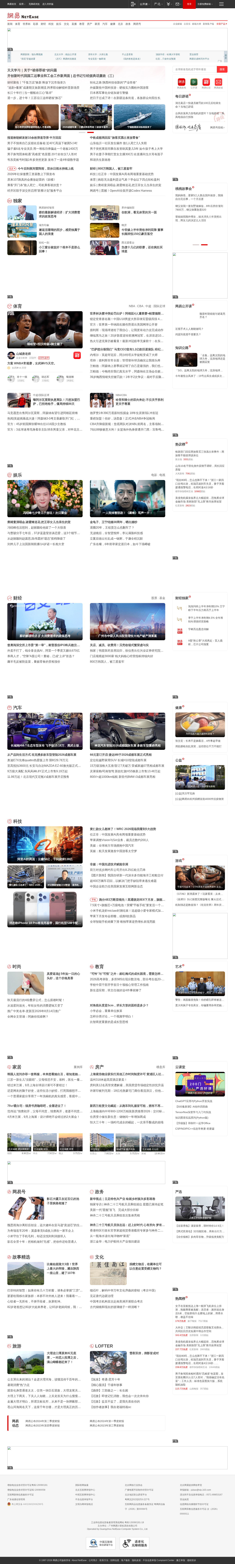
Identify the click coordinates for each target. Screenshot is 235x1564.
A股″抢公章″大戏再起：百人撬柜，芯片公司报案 (205, 642)
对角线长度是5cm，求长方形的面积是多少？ (119, 1005)
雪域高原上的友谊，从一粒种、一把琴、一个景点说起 (125, 97)
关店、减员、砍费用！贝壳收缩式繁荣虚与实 (119, 645)
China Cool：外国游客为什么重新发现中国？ (119, 87)
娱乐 (58, 23)
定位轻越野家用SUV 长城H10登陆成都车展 (118, 760)
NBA (132, 306)
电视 (162, 475)
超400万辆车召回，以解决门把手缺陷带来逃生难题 (123, 880)
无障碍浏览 (34, 4)
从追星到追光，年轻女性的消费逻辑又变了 (35, 1005)
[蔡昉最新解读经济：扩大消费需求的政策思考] (22, 212)
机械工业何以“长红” (20, 87)
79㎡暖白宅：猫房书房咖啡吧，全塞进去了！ (36, 1105)
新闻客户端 (208, 24)
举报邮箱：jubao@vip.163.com (195, 1490)
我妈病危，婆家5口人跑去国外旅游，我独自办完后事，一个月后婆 (199, 197)
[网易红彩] (77, 355)
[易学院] (188, 127)
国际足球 (159, 306)
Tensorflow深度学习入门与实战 (193, 1112)
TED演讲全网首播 (29, 59)
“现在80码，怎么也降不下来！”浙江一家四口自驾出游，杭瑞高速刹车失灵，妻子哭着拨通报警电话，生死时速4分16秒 (199, 484)
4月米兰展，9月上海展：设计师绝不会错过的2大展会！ (43, 1116)
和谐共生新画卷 (100, 159)
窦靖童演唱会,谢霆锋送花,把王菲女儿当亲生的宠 (38, 522)
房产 (89, 23)
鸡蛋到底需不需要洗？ (188, 334)
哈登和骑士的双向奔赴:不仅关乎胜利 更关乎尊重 (140, 401)
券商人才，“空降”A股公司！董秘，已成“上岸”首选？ (41, 656)
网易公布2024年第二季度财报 (43, 1421)
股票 (154, 598)
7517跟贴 (203, 1321)
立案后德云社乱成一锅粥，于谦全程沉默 (116, 538)
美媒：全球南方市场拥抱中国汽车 (112, 845)
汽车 (105, 23)
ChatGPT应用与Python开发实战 (193, 1101)
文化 (66, 23)
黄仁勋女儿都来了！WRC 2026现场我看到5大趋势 (123, 829)
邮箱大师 (196, 24)
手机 (94, 899)
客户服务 (125, 1560)
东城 (143, 1153)
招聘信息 (114, 1560)
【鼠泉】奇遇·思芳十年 (105, 1379)
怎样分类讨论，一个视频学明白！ (112, 1016)
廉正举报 (180, 1560)
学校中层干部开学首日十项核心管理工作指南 (119, 984)
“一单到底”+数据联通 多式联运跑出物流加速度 (37, 82)
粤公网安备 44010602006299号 (27, 1504)
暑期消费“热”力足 (18, 1385)
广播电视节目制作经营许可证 (139, 1490)
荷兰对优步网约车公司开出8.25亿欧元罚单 (118, 869)
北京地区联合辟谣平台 (136, 1494)
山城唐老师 (23, 353)
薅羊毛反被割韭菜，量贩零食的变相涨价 (33, 661)
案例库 (78, 1067)
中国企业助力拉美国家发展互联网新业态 (116, 886)
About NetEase (79, 1560)
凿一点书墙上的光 (63, 54)
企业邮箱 (177, 24)
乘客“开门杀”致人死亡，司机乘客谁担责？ (34, 185)
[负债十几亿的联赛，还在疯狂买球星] (104, 247)
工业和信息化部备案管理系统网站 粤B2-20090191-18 (117, 1522)
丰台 (35, 1153)
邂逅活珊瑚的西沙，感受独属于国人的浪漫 (59, 231)
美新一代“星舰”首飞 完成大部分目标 (114, 1209)
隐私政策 (136, 1560)
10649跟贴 (214, 1367)
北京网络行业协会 (133, 1485)
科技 (51, 23)
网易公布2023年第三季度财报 (107, 1425)
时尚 (16, 966)
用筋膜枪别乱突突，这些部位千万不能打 (198, 746)
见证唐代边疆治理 (101, 1296)
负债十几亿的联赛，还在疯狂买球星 (142, 249)
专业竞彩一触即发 (198, 59)
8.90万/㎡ (26, 1153)
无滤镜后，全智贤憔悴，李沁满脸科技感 (116, 533)
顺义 (61, 1153)
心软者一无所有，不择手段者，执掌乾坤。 (35, 1301)
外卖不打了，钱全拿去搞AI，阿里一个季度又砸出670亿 (43, 650)
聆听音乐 (92, 54)
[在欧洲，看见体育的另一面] (104, 212)
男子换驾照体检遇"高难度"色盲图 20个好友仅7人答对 (42, 154)
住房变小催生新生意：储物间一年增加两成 (118, 1116)
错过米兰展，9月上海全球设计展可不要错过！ (37, 1085)
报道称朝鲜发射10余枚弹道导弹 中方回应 (34, 137)
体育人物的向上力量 (166, 59)
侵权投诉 (191, 1560)
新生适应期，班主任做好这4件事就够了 (116, 990)
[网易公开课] (144, 4)
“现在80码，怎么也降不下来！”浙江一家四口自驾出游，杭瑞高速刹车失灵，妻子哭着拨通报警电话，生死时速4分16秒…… (199, 1359)
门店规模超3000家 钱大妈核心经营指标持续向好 (121, 656)
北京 (120, 23)
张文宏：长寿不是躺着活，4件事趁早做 (197, 740)
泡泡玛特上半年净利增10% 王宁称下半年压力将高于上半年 (206, 608)
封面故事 (58, 59)
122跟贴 (204, 1335)
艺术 (178, 966)
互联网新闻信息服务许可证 (20, 1494)
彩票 (35, 23)
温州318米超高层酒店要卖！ (108, 1079)
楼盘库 (160, 1067)
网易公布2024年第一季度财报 (107, 1421)
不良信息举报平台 (84, 1499)
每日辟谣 (182, 96)
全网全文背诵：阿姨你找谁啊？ (27, 1016)
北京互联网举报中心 (85, 1490)
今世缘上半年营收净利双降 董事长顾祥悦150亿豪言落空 (142, 231)
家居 (97, 23)
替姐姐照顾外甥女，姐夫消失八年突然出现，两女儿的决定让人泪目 (198, 218)
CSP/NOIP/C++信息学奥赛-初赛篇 (194, 1128)
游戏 (178, 861)
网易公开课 (183, 306)
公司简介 (93, 1560)
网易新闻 (23, 15)
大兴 (118, 1153)
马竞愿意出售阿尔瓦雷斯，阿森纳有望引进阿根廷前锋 (42, 413)
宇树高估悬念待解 (198, 629)
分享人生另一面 (197, 54)
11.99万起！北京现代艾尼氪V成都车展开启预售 (38, 776)
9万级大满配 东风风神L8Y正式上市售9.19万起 (37, 771)
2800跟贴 (205, 1349)
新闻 (9, 23)
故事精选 (21, 1256)
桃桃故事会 (183, 189)
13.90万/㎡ (160, 1153)
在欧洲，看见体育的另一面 (139, 212)
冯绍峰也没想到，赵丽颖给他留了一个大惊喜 (36, 527)
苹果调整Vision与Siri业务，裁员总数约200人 (119, 840)
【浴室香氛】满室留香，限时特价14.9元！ (199, 1225)
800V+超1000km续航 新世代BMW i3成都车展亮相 (122, 776)
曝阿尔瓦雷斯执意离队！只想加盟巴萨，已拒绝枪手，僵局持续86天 (56, 401)
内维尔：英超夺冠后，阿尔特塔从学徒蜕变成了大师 (124, 354)
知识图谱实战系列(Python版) (191, 1117)
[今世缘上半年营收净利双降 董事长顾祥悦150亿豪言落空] (104, 230)
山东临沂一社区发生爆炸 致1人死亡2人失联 (118, 143)
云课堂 (180, 1067)
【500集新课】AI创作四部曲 (191, 1106)
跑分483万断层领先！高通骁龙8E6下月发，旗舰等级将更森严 (132, 900)
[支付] (169, 4)
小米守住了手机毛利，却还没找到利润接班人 (36, 1236)
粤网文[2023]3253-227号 (137, 1499)
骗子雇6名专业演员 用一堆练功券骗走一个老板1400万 (42, 148)
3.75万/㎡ (78, 1153)
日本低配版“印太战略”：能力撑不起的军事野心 (120, 92)
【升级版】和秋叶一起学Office (192, 1123)
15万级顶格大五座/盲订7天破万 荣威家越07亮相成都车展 (127, 765)
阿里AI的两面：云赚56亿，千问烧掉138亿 (125, 174)
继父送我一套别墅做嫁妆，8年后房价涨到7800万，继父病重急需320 (199, 208)
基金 (162, 598)
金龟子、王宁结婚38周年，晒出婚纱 (113, 522)
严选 (178, 1192)
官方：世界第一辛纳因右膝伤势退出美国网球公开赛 (124, 324)
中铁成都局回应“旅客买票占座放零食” (115, 137)
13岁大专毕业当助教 (98, 59)
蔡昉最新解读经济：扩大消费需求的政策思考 (59, 214)
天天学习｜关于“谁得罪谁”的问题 (32, 70)
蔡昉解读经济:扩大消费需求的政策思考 (123, 168)
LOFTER (104, 1345)
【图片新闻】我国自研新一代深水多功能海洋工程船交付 (126, 875)
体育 (17, 23)
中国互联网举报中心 (85, 1494)
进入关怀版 (47, 4)
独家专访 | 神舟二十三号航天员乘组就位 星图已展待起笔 (126, 1204)
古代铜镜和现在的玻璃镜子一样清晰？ (115, 1307)
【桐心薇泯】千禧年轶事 (106, 1385)
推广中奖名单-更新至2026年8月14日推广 (34, 1011)
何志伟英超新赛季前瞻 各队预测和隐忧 (123, 179)
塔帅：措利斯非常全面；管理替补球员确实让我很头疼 (125, 360)
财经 (43, 23)
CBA (140, 306)
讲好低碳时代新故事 (166, 54)
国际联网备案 (81, 1485)
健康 (112, 23)
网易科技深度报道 (131, 59)
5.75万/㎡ (135, 1153)
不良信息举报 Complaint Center (158, 1560)
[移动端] (133, 4)
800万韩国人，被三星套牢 (107, 661)
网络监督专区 (216, 15)
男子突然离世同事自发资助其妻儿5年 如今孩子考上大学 (126, 148)
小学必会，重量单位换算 (106, 1010)
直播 (74, 23)
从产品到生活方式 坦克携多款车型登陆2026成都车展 (41, 754)
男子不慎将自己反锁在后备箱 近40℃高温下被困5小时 (42, 143)
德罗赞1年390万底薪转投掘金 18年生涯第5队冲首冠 (124, 413)
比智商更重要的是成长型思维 (109, 1021)
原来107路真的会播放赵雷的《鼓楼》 (31, 179)
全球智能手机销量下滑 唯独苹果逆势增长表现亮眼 (122, 921)
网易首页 (11, 4)
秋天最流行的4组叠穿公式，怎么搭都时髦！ (36, 1000)
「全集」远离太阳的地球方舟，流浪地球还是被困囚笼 (212, 358)
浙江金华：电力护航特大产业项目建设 (115, 1241)
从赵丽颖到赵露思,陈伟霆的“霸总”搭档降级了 (36, 538)
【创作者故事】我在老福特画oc (110, 1407)
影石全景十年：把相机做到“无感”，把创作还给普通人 (42, 1241)
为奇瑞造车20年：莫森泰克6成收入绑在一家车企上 (40, 1230)
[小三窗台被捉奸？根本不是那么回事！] (22, 247)
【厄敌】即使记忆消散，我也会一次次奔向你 (119, 1396)
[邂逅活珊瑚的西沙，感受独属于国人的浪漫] (22, 230)
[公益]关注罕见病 (185, 793)
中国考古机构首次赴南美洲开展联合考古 (116, 1301)
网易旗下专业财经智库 (32, 54)
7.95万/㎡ (109, 1153)
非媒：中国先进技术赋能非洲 (109, 864)
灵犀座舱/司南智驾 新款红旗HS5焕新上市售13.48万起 (125, 771)
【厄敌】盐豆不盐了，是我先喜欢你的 (115, 1401)
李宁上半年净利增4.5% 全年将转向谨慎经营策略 (205, 619)
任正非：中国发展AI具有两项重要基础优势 (118, 834)
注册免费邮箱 (204, 4)
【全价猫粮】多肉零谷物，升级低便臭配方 (199, 1236)
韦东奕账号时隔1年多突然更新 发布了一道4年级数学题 (43, 159)
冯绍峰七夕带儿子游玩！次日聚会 (120, 185)
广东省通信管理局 (16, 1499)
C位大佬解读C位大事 (132, 54)
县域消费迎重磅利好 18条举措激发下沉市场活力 (38, 92)
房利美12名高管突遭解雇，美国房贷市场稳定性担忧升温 (127, 1085)
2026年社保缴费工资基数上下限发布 (31, 174)
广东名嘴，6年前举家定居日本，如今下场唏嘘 (120, 544)
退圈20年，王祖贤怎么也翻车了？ (112, 527)
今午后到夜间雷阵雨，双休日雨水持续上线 (46, 168)
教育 (81, 23)
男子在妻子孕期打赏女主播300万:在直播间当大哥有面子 (126, 154)
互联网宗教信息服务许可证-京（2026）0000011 (199, 1511)
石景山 (93, 1153)
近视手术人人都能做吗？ (189, 328)
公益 (178, 760)
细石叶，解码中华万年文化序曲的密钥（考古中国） (124, 1290)
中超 (148, 306)
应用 (21, 4)
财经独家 (182, 598)
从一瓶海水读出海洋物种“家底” (110, 1236)
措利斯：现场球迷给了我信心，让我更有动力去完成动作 (126, 330)
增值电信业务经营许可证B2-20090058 (26, 1490)
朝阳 (9, 1153)
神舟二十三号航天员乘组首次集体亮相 (115, 1215)
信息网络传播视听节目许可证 (194, 1504)
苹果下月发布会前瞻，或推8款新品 (113, 916)
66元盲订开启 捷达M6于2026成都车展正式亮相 (121, 754)
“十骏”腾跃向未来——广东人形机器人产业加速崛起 (40, 97)
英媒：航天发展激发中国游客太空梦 (113, 851)
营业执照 (184, 1499)
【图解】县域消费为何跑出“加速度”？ (114, 82)
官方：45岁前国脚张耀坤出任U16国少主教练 (36, 424)
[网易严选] (157, 4)
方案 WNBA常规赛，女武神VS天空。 (32, 363)
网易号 (137, 23)
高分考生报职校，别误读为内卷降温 (124, 190)
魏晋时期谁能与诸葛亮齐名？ (212, 315)
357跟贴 (204, 1388)
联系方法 (104, 1560)
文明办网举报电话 (84, 1504)
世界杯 (26, 23)
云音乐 (187, 24)
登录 (189, 4)
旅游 (16, 1345)
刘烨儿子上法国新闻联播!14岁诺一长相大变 (35, 544)
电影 (154, 475)
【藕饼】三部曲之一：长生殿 (109, 1390)
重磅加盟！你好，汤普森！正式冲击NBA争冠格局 (122, 418)
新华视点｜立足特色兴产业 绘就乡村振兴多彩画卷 (122, 1198)
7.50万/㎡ (52, 1153)
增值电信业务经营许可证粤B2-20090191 (27, 1485)
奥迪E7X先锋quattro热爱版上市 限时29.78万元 (37, 760)
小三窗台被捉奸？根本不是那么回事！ (59, 249)
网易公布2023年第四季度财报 (43, 1425)
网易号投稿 (216, 127)
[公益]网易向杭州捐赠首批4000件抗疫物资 (199, 798)
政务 (128, 23)
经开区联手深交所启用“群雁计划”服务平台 (34, 190)
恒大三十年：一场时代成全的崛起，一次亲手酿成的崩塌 (126, 1122)
